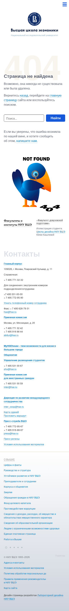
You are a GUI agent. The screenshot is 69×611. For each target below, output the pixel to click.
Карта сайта (10, 587)
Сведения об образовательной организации (28, 522)
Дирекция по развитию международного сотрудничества (27, 399)
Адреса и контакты (14, 562)
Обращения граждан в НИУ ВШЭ (22, 497)
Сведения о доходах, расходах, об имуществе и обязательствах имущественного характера (30, 515)
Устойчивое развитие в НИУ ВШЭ (22, 475)
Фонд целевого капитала (17, 503)
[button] (6, 547)
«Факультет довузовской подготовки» (49, 221)
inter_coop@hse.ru (14, 406)
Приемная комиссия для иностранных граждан (19, 376)
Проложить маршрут (15, 415)
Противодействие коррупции (19, 508)
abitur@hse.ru (11, 335)
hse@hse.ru (10, 311)
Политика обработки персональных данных (28, 573)
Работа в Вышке (13, 539)
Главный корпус (13, 263)
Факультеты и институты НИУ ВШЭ (18, 223)
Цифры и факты (12, 464)
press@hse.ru (11, 433)
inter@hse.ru (10, 387)
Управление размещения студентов (24, 360)
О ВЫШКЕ (9, 459)
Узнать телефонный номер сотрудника (25, 302)
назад (24, 95)
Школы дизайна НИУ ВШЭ (50, 231)
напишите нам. (27, 140)
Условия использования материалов (24, 444)
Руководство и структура (17, 470)
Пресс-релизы (12, 438)
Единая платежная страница (20, 533)
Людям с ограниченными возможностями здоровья (31, 528)
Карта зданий (11, 412)
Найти (56, 118)
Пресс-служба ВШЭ (15, 421)
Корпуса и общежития (16, 486)
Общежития (10, 355)
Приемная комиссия (15, 317)
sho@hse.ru (10, 369)
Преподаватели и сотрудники (20, 481)
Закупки (8, 492)
